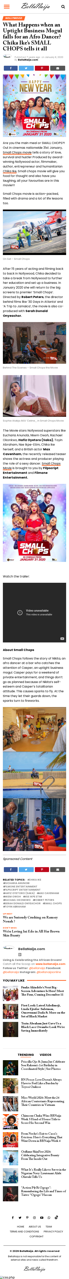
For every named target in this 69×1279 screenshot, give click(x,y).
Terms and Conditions (24, 1231)
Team (49, 1226)
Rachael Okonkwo (17, 900)
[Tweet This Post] (26, 68)
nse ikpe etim (33, 897)
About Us (35, 1226)
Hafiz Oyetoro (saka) (19, 893)
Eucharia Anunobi (17, 883)
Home (20, 1226)
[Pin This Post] (42, 68)
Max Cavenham (48, 893)
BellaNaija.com (28, 59)
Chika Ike (9, 171)
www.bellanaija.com (50, 964)
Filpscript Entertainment (22, 890)
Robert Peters (44, 900)
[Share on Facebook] (11, 68)
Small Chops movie (17, 152)
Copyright (37, 1236)
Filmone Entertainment (20, 887)
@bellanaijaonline (49, 972)
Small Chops (53, 903)
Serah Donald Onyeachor (22, 903)
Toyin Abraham (15, 907)
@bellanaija (37, 968)
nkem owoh (12, 897)
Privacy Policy (53, 1231)
